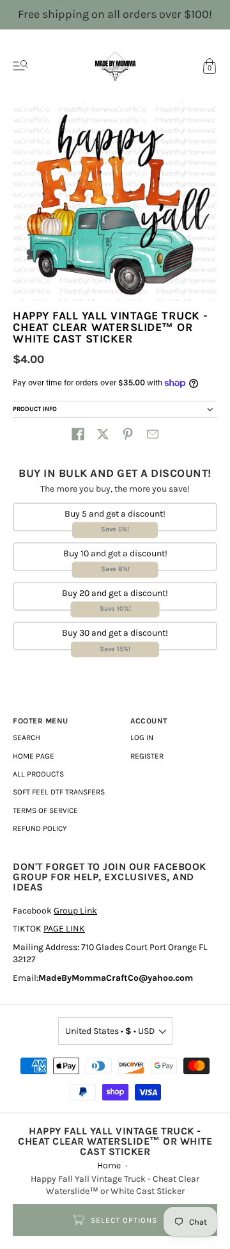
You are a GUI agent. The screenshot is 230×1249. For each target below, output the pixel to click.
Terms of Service (45, 810)
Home (109, 1165)
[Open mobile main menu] (20, 66)
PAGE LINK (64, 928)
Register (147, 756)
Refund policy (40, 828)
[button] (78, 434)
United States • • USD (110, 1031)
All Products (38, 774)
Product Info (35, 409)
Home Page (33, 756)
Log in (141, 737)
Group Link (75, 910)
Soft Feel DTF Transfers (59, 791)
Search (26, 737)
